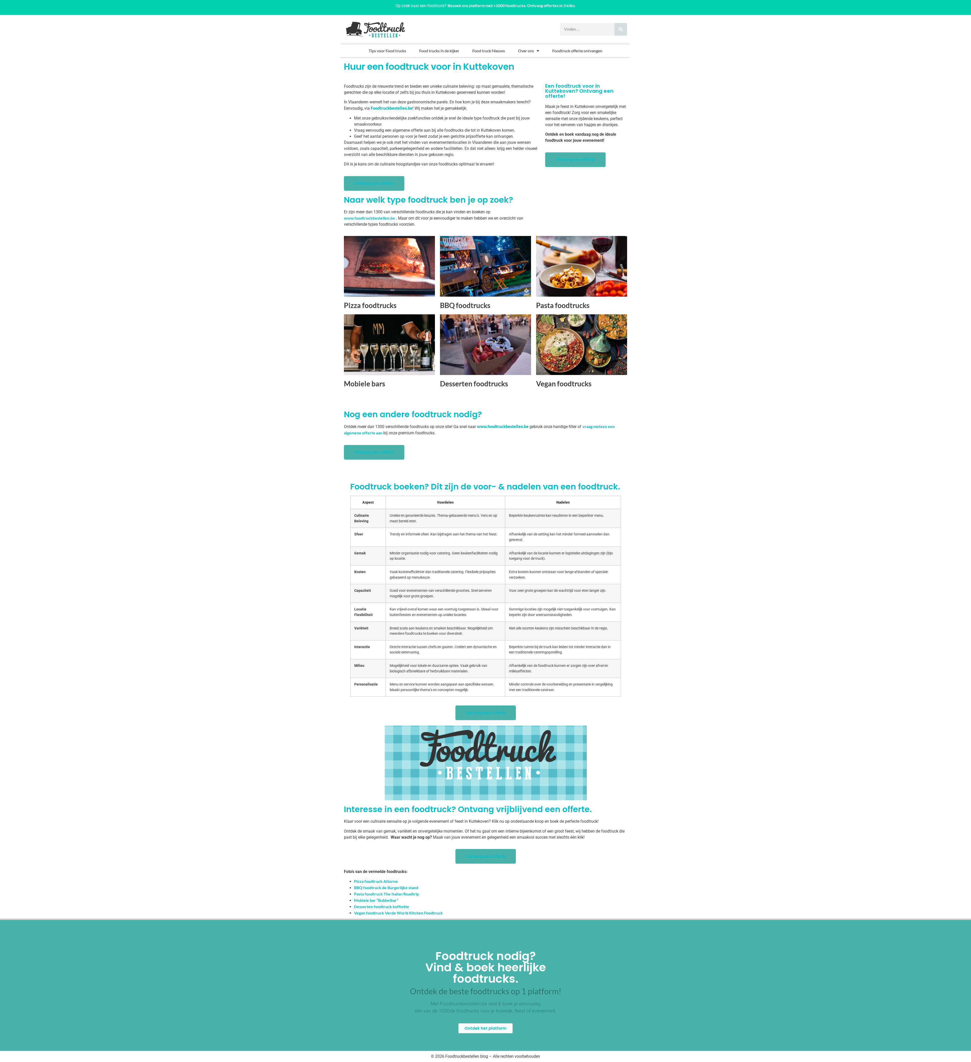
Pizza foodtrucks (370, 305)
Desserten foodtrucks (474, 383)
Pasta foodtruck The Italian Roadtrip (386, 893)
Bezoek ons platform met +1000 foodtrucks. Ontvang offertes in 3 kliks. (512, 5)
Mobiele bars (364, 383)
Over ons (526, 50)
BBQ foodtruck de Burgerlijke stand (386, 887)
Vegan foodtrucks (563, 383)
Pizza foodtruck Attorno (376, 881)
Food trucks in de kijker (439, 50)
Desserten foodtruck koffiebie (381, 906)
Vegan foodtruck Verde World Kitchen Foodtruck (398, 912)
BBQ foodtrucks (465, 305)
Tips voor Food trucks (387, 50)
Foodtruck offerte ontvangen (577, 50)
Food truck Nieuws (488, 50)
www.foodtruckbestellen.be (369, 218)
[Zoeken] (620, 29)
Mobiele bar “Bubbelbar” (376, 900)
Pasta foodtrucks (562, 305)
